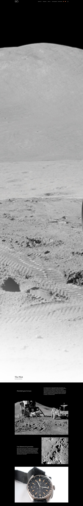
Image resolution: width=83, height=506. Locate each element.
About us (49, 1)
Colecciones (44, 1)
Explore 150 (39, 1)
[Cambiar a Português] (64, 1)
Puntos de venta (60, 1)
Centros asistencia (54, 1)
